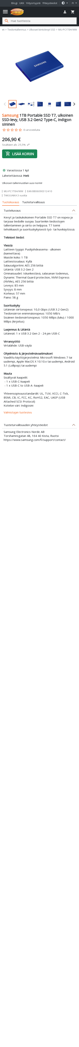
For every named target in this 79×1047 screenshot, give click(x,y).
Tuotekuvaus (10, 202)
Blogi (14, 3)
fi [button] (73, 3)
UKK (21, 3)
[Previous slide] (5, 104)
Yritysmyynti (33, 3)
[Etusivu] (17, 11)
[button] (64, 3)
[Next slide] (74, 104)
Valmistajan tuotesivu (18, 412)
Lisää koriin (19, 153)
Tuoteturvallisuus (33, 202)
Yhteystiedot (49, 3)
